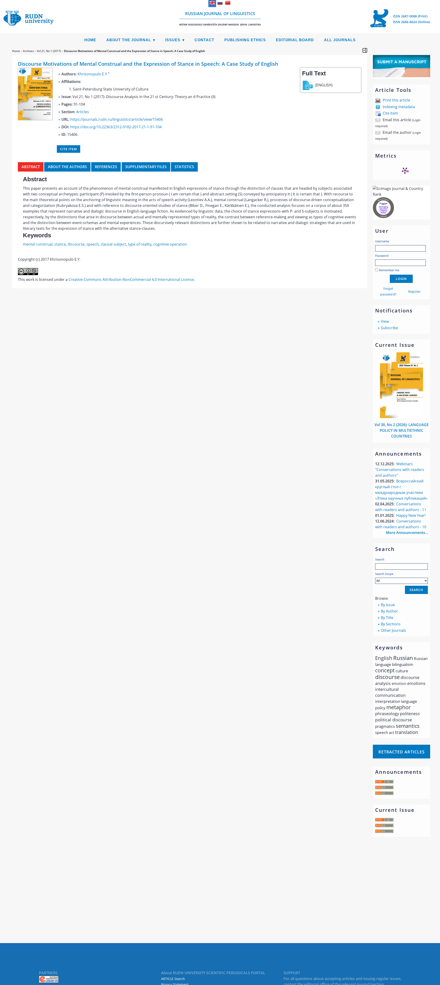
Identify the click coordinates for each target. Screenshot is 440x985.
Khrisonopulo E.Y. (92, 74)
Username (382, 241)
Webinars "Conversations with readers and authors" (399, 469)
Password (381, 256)
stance (60, 244)
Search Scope (384, 574)
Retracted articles (401, 752)
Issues (172, 40)
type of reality (139, 244)
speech (92, 244)
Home (90, 40)
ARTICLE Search (173, 979)
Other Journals (393, 630)
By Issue (388, 604)
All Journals (340, 40)
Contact (204, 40)
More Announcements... (407, 532)
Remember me (389, 270)
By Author (389, 611)
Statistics (184, 166)
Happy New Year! (411, 515)
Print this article (396, 100)
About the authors (67, 166)
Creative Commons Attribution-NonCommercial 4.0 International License (131, 279)
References (106, 166)
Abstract (31, 166)
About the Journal (128, 40)
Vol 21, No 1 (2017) (49, 51)
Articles (82, 111)
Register (414, 291)
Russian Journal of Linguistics (220, 18)
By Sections (391, 624)
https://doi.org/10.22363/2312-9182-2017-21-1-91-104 (116, 126)
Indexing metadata (399, 106)
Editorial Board (295, 40)
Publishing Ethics (245, 40)
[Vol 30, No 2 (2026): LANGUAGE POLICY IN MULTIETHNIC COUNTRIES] (401, 416)
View (385, 321)
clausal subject (113, 244)
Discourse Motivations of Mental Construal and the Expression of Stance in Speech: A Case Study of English (134, 51)
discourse (76, 244)
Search (379, 559)
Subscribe (389, 327)
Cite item (390, 113)
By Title (387, 617)
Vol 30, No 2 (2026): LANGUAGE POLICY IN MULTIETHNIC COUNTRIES (401, 430)
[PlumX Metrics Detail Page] (405, 170)
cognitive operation (170, 244)
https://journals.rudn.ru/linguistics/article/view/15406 (116, 119)
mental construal (37, 244)
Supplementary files (146, 166)
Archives (28, 51)
